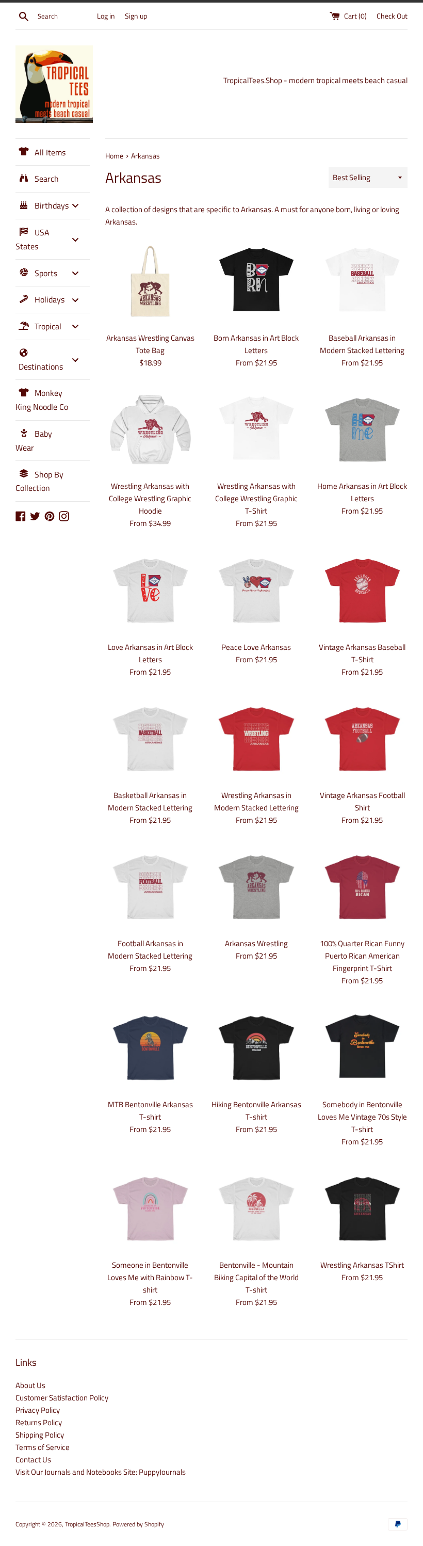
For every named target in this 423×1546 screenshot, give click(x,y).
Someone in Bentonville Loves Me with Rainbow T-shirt (150, 1277)
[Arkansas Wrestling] (256, 887)
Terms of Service (42, 1447)
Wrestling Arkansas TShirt (362, 1265)
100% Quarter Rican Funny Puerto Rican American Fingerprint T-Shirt (362, 955)
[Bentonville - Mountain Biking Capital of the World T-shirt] (256, 1209)
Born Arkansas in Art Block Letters (256, 344)
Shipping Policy (39, 1435)
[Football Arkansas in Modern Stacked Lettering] (150, 887)
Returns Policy (38, 1422)
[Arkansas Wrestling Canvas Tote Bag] (150, 281)
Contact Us (33, 1459)
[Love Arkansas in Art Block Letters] (150, 590)
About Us (30, 1385)
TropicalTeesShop (87, 1524)
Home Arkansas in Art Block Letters (362, 492)
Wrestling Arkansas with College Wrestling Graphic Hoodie (150, 498)
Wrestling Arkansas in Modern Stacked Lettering (256, 801)
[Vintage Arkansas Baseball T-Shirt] (362, 590)
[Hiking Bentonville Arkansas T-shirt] (256, 1047)
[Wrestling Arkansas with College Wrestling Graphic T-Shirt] (256, 430)
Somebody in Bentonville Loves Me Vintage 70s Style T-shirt (362, 1116)
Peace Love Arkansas (256, 647)
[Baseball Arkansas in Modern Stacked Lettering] (362, 281)
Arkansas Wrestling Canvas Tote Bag (150, 344)
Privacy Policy (37, 1410)
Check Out (392, 16)
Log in (106, 16)
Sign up (136, 16)
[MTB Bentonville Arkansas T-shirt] (150, 1047)
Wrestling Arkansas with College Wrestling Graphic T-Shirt (256, 498)
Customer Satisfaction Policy (61, 1398)
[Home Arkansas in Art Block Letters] (362, 430)
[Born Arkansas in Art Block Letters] (256, 281)
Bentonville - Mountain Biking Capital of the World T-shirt (256, 1277)
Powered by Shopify (138, 1524)
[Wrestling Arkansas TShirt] (362, 1209)
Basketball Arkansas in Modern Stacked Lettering (150, 801)
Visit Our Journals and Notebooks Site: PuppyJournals (100, 1472)
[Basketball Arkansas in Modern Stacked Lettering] (150, 739)
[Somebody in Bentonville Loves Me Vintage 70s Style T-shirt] (362, 1047)
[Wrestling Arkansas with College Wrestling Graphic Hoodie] (150, 430)
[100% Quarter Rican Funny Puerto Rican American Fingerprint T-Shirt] (362, 887)
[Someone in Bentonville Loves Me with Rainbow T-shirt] (150, 1209)
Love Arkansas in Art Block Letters (150, 653)
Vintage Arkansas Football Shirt (362, 801)
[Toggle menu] (75, 205)
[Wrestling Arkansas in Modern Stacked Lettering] (256, 739)
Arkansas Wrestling (256, 943)
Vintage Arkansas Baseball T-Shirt (362, 653)
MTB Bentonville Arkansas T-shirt (150, 1110)
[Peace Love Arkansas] (256, 590)
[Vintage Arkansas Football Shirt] (362, 739)
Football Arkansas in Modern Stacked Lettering (150, 949)
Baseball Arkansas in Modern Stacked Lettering (362, 344)
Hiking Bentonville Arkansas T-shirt (256, 1110)
